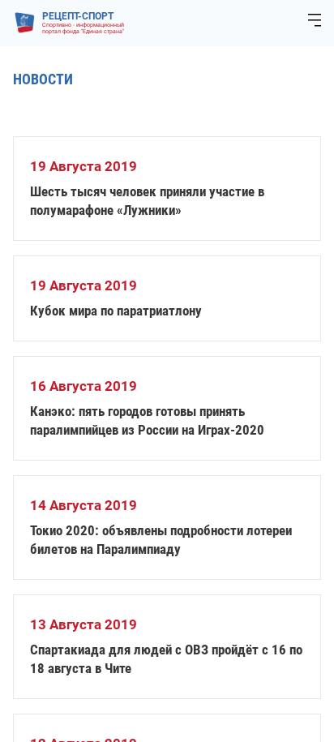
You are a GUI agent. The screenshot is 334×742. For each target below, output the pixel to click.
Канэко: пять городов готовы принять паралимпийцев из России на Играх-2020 (147, 420)
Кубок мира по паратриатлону (116, 310)
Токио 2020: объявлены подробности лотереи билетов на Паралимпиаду (161, 539)
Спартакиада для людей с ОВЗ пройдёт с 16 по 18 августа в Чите (166, 658)
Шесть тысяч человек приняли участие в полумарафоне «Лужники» (147, 200)
